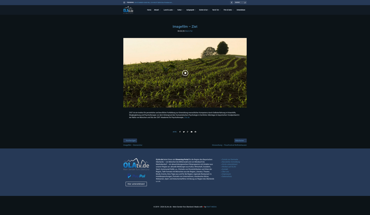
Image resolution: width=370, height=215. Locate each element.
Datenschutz (227, 176)
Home (149, 10)
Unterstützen (241, 10)
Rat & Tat (215, 10)
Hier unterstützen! (136, 184)
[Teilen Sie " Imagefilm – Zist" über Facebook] (180, 132)
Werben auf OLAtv (229, 167)
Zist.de (187, 117)
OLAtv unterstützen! (230, 164)
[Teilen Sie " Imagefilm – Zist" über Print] (195, 132)
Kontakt (225, 169)
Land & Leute (168, 10)
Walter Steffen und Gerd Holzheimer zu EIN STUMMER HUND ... (153, 2)
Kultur (179, 10)
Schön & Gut (203, 10)
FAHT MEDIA (212, 207)
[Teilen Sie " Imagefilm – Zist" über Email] (191, 132)
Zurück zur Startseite (230, 159)
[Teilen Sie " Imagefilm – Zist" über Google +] (188, 132)
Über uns (225, 172)
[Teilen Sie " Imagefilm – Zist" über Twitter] (184, 132)
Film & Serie (228, 10)
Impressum (226, 174)
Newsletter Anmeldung (231, 162)
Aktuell (156, 10)
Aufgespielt (190, 10)
